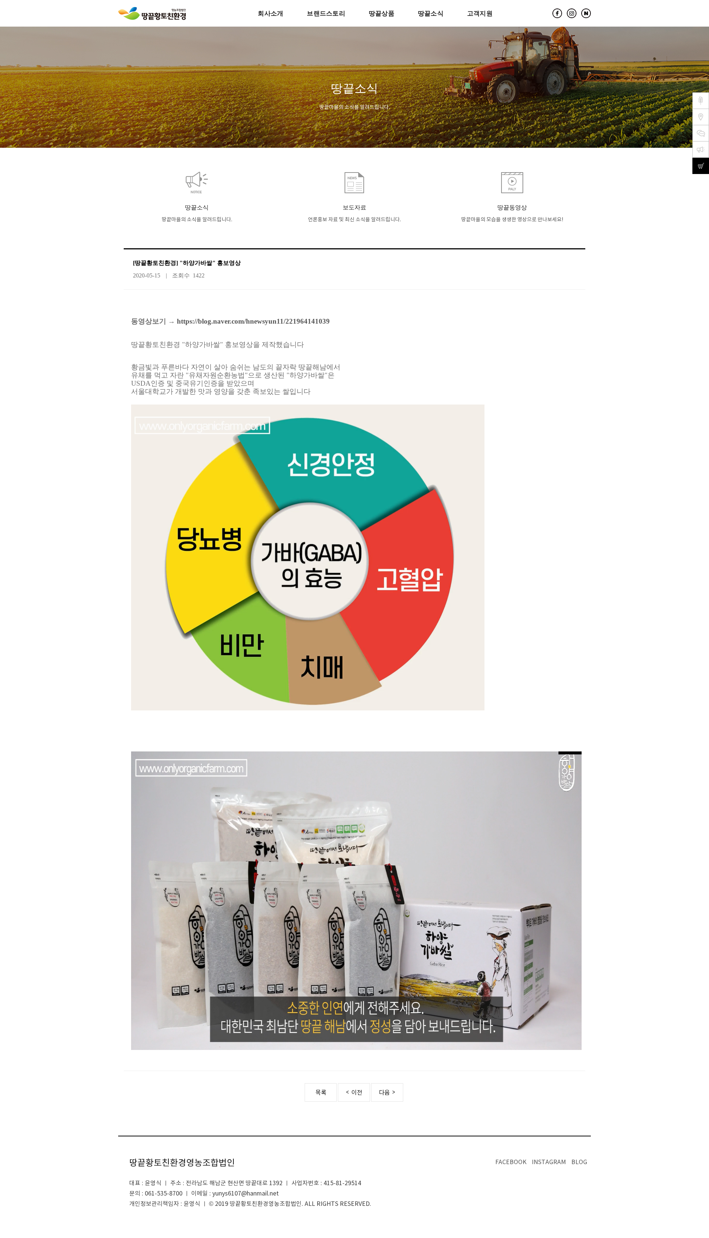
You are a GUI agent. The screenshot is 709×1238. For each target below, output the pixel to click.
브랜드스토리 (326, 13)
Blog (579, 1162)
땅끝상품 (381, 13)
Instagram (549, 1162)
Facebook (511, 1162)
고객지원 (480, 13)
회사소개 (270, 13)
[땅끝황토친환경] (152, 13)
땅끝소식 (430, 13)
